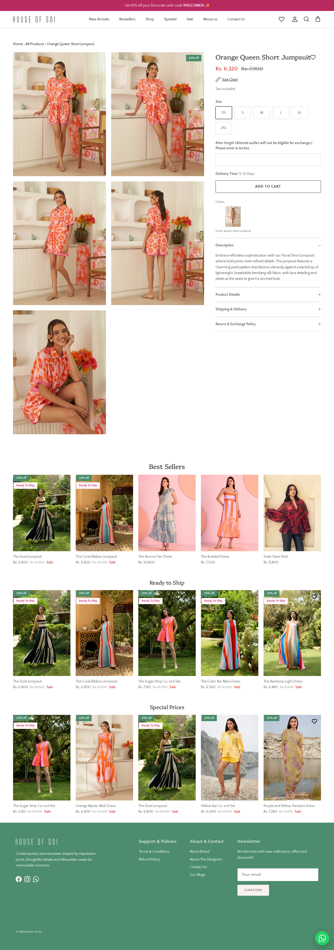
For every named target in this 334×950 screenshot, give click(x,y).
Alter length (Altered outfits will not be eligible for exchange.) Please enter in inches (264, 145)
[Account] (294, 19)
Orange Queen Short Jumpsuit (70, 44)
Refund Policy (149, 859)
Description (225, 245)
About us (210, 19)
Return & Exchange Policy (236, 324)
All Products (35, 44)
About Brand (200, 852)
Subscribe (253, 890)
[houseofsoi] (34, 19)
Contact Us (236, 19)
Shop (150, 19)
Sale (190, 19)
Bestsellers (127, 19)
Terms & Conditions (154, 852)
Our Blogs (197, 875)
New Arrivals (99, 19)
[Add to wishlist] (313, 57)
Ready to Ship (167, 582)
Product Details (228, 295)
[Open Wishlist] (281, 19)
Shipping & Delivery (231, 309)
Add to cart (268, 187)
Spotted (170, 19)
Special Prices (167, 706)
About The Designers (206, 859)
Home (18, 44)
